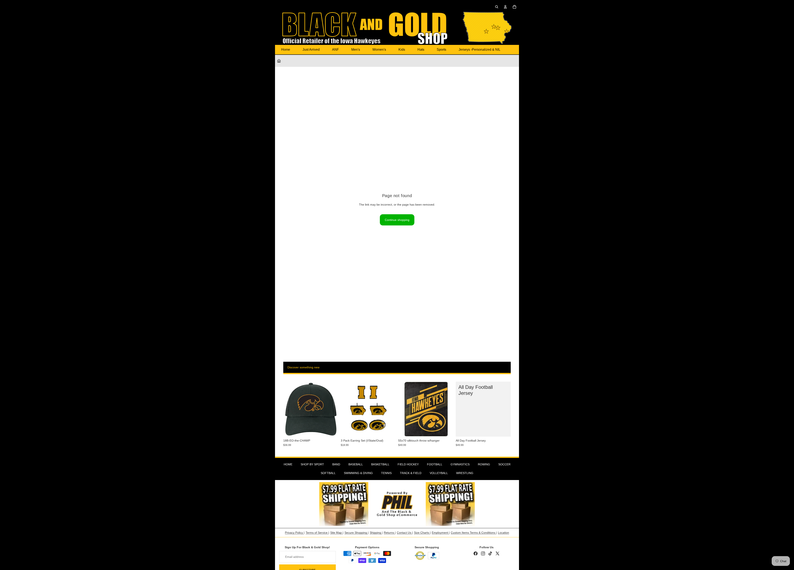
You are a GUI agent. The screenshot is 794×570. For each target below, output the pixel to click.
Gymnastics (460, 464)
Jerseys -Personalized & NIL (479, 49)
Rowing (484, 464)
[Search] (496, 6)
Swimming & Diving (358, 473)
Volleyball (439, 473)
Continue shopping (397, 220)
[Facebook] (475, 553)
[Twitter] (497, 553)
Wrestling (464, 473)
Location (503, 532)
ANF (335, 49)
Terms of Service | (317, 532)
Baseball (355, 464)
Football (434, 464)
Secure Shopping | (356, 532)
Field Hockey (408, 464)
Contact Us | (405, 532)
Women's (379, 49)
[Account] (505, 6)
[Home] (279, 61)
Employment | (441, 532)
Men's (355, 49)
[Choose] (504, 430)
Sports (441, 49)
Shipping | (376, 532)
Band (336, 464)
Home (285, 49)
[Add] (332, 430)
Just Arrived (311, 49)
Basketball (380, 464)
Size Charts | (422, 532)
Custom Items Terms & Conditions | (474, 532)
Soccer (504, 464)
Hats (420, 49)
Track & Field (410, 473)
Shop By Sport (312, 464)
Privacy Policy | (295, 532)
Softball (328, 473)
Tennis (386, 473)
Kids (401, 49)
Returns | (390, 532)
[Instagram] (483, 553)
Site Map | (336, 532)
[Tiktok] (490, 553)
